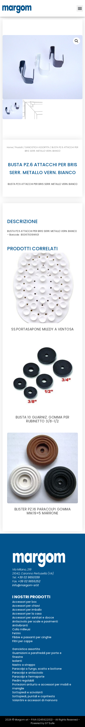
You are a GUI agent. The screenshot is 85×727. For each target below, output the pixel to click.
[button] (79, 8)
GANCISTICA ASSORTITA (37, 147)
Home (10, 147)
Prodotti (19, 147)
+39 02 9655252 (29, 581)
